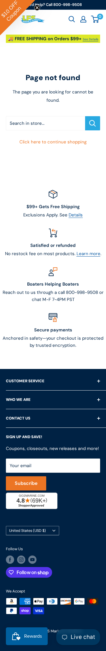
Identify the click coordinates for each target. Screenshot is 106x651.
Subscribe (26, 483)
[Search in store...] (92, 123)
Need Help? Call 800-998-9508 (53, 4)
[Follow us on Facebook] (10, 560)
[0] (95, 19)
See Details (90, 39)
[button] (17, 17)
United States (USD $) (27, 530)
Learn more (88, 254)
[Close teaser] (37, 8)
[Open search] (72, 19)
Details (76, 215)
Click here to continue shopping (53, 142)
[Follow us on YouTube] (32, 560)
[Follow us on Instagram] (21, 560)
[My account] (83, 19)
